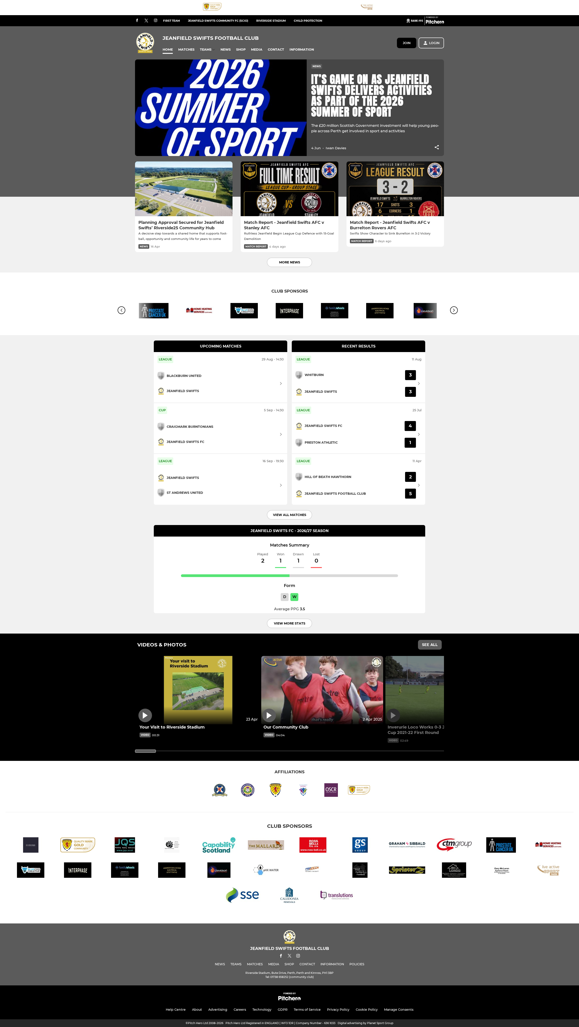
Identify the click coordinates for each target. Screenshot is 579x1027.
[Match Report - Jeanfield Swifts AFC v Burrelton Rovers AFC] (395, 188)
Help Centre (176, 1010)
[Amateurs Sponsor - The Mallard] (266, 845)
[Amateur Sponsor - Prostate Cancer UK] (154, 311)
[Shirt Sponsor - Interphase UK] (289, 311)
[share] (436, 147)
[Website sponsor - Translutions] (336, 895)
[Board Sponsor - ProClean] (313, 870)
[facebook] (137, 21)
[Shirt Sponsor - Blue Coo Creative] (244, 311)
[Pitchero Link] (435, 22)
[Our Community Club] (322, 690)
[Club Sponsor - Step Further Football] (360, 870)
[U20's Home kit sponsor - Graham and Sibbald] (407, 845)
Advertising (217, 1010)
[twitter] (146, 21)
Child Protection (308, 20)
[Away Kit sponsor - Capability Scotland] (219, 845)
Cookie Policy (367, 1010)
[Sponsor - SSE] (242, 895)
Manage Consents (398, 1010)
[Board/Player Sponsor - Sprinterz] (407, 870)
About (197, 1010)
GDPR (282, 1010)
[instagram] (156, 21)
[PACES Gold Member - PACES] (366, 7)
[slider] (145, 751)
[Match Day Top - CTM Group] (454, 845)
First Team (171, 20)
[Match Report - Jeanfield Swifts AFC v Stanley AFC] (289, 188)
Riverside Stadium (271, 20)
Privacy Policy (338, 1010)
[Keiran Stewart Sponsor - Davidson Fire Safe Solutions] (219, 870)
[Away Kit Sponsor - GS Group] (360, 845)
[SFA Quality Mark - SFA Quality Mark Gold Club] (212, 7)
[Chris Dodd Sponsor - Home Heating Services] (199, 311)
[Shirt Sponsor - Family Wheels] (335, 311)
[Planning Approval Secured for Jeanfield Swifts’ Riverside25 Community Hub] (184, 188)
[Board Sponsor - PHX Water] (266, 870)
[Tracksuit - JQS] (125, 845)
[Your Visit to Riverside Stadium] (198, 690)
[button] (168, 49)
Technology (261, 1010)
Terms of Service (307, 1010)
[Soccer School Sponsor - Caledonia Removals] (289, 895)
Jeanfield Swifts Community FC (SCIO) (218, 20)
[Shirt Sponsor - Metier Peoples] (31, 845)
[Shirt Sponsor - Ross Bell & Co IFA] (313, 845)
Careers (240, 1010)
